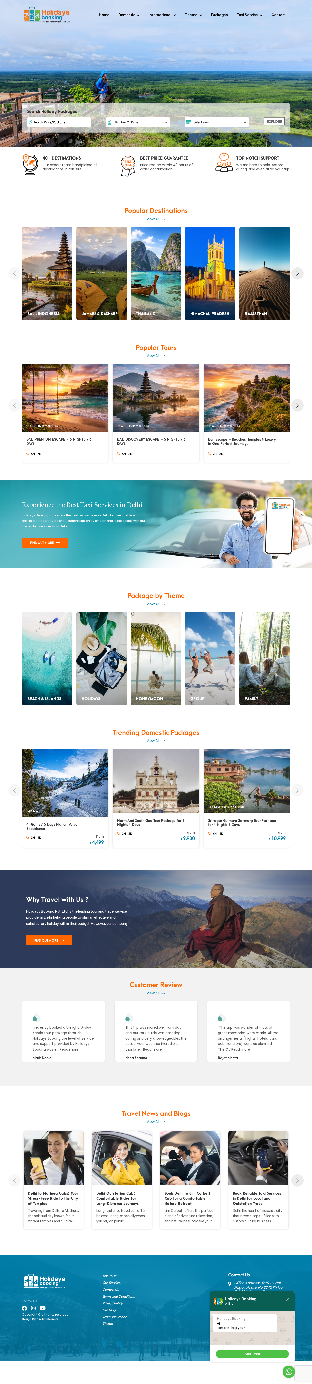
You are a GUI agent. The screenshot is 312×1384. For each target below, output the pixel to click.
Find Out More (42, 543)
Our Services (111, 1283)
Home (104, 15)
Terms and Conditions (118, 1296)
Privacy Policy (112, 1303)
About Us (109, 1276)
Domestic (126, 15)
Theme (191, 15)
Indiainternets (48, 1319)
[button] (14, 273)
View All (153, 219)
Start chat (252, 1354)
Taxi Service (247, 15)
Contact (279, 15)
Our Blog (109, 1310)
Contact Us (110, 1289)
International (160, 15)
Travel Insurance (114, 1317)
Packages (219, 15)
